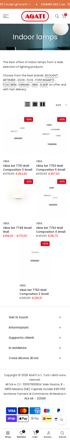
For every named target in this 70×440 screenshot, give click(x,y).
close (67, 4)
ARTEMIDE (9, 80)
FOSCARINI (10, 85)
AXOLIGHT (51, 75)
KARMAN (24, 85)
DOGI (21, 80)
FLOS (30, 80)
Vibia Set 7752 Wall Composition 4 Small (51, 230)
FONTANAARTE (44, 80)
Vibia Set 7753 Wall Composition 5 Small (50, 168)
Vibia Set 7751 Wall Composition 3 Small (17, 168)
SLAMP (44, 85)
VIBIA (35, 85)
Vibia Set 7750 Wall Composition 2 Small (34, 292)
